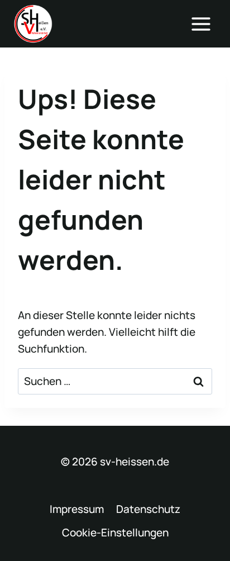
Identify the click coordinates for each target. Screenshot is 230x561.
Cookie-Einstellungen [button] (115, 532)
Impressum (77, 509)
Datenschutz (148, 509)
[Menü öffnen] (201, 23)
